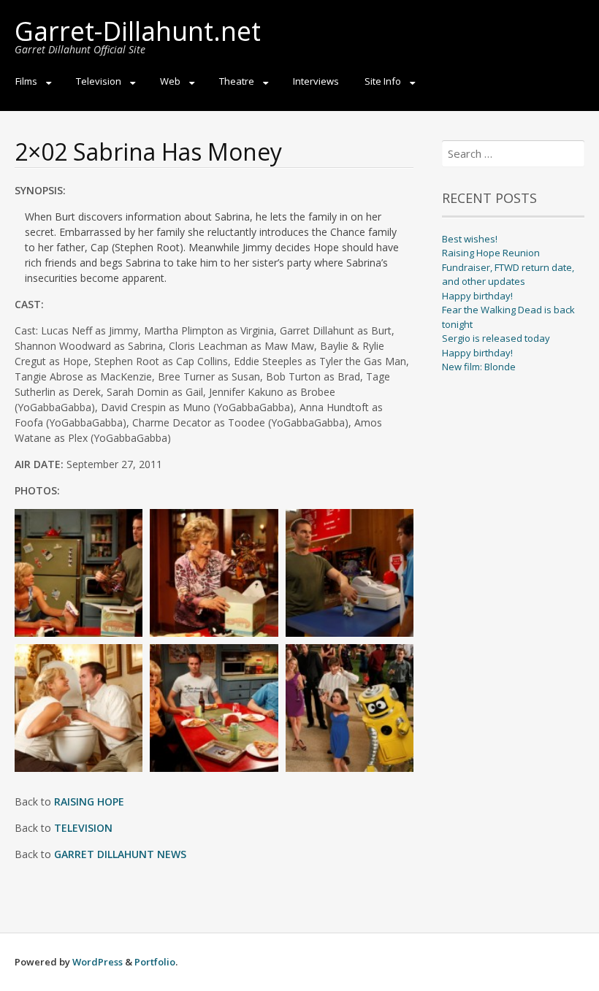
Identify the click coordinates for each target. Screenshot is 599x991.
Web (170, 81)
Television (98, 81)
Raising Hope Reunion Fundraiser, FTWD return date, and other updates (508, 267)
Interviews (316, 81)
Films (26, 81)
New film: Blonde (479, 366)
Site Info (383, 81)
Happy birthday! (477, 295)
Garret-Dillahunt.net (138, 31)
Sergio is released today (496, 338)
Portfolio (154, 961)
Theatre (236, 81)
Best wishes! (469, 238)
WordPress (97, 961)
